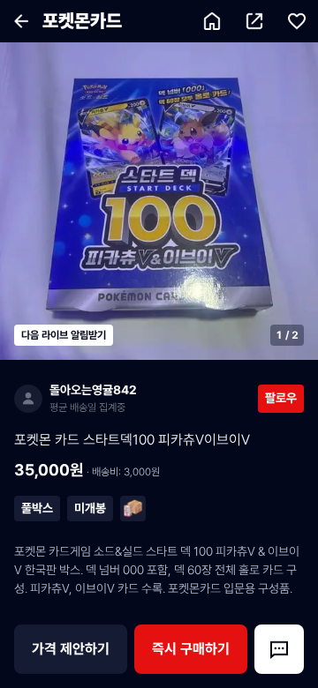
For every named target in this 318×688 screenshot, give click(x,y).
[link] (136, 398)
